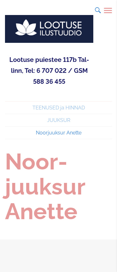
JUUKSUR (58, 120)
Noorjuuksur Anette (58, 133)
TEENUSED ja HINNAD (58, 108)
